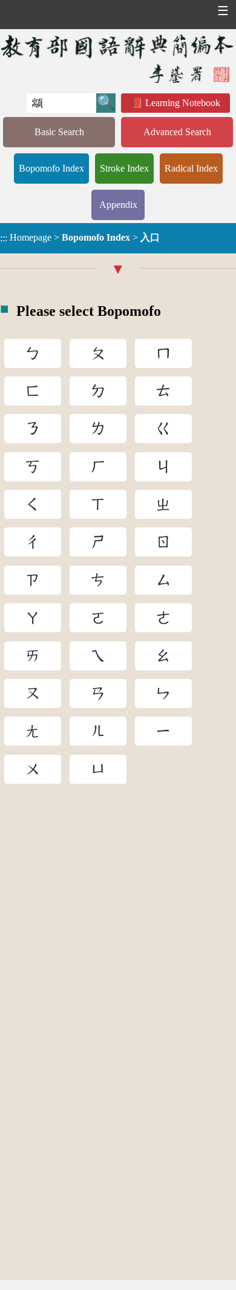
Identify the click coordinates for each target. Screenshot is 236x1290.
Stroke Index (124, 168)
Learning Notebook (182, 103)
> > (80, 237)
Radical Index (191, 168)
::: (3, 238)
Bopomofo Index (51, 168)
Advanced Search (177, 132)
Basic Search (59, 132)
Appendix (118, 204)
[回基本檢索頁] (118, 58)
